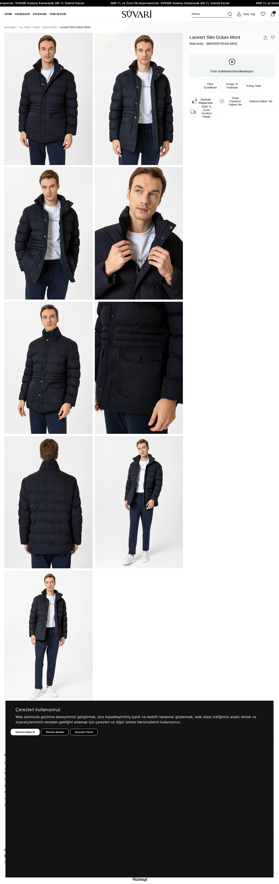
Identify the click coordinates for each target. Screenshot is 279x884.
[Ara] (230, 14)
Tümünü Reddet (55, 732)
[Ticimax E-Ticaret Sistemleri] (139, 880)
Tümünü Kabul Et (25, 732)
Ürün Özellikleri (210, 85)
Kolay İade (254, 85)
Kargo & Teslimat (232, 85)
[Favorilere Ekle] (273, 37)
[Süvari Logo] (137, 14)
